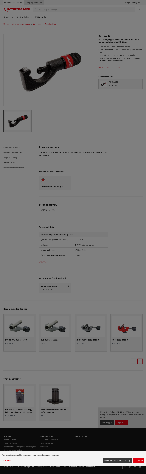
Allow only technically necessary (117, 460)
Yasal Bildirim (55, 467)
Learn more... (7, 460)
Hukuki (63, 467)
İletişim (81, 467)
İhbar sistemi (90, 467)
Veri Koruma (72, 467)
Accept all (139, 460)
